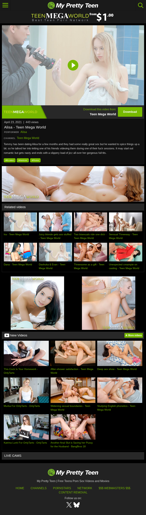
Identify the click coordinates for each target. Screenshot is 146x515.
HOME (20, 488)
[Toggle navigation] (5, 5)
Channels (39, 488)
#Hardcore (23, 160)
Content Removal (73, 492)
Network (84, 488)
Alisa (23, 131)
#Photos (35, 160)
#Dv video (10, 160)
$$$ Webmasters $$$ (114, 488)
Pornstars (62, 488)
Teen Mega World (28, 138)
